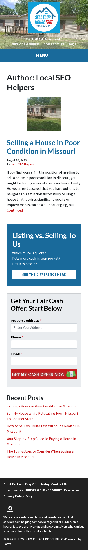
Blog (29, 496)
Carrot (7, 544)
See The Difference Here (44, 274)
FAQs (72, 44)
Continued (15, 210)
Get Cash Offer (25, 44)
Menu (42, 55)
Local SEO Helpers (22, 164)
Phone (17, 337)
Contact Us (53, 44)
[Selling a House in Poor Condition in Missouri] (44, 114)
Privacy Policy (13, 496)
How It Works (13, 490)
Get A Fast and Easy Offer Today (26, 484)
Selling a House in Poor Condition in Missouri (43, 146)
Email (16, 354)
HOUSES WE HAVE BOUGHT (43, 490)
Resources (71, 490)
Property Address (26, 320)
